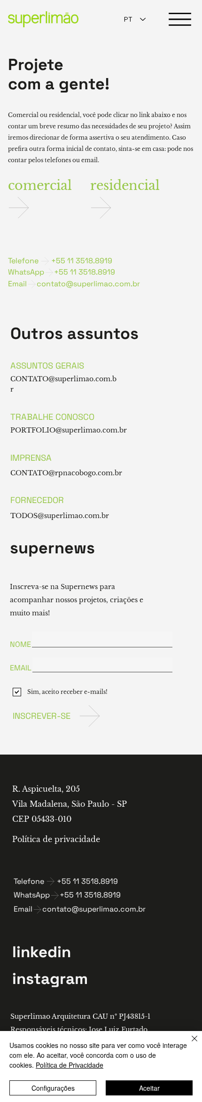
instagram (50, 979)
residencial (125, 185)
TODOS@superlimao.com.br (59, 516)
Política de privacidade (56, 839)
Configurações (53, 1088)
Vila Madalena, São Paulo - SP (69, 804)
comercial (40, 185)
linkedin (41, 952)
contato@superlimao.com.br (88, 284)
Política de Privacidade (69, 1065)
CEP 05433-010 (41, 819)
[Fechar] (189, 1044)
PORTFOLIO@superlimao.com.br (68, 430)
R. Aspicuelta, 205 (46, 789)
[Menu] (180, 19)
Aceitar (149, 1088)
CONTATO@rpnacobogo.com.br (66, 473)
